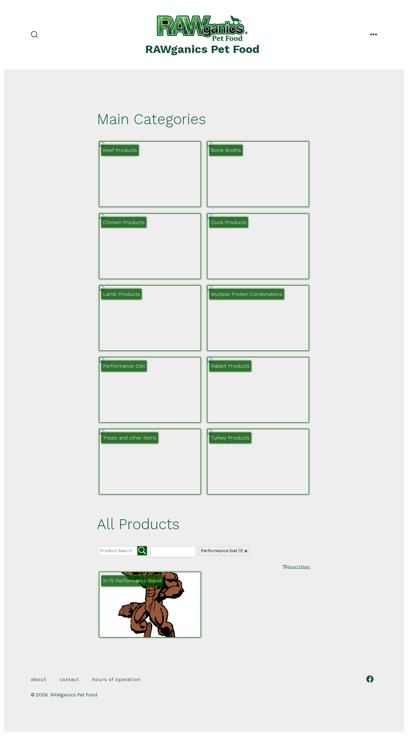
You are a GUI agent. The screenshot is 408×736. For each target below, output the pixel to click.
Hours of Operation (116, 679)
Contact (69, 679)
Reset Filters (298, 566)
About (38, 679)
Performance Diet (222, 550)
